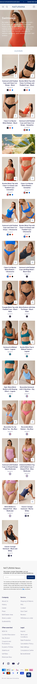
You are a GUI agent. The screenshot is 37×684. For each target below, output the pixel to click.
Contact (23, 608)
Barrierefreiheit (25, 654)
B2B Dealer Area (7, 614)
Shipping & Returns (27, 601)
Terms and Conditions (24, 636)
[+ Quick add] (15, 76)
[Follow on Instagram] (8, 663)
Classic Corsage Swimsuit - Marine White (27, 509)
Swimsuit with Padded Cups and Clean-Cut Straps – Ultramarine (10, 227)
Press (4, 611)
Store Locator (6, 618)
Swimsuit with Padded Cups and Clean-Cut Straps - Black (10, 83)
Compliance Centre (27, 650)
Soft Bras (5, 654)
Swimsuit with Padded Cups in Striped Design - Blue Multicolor (10, 467)
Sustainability (6, 621)
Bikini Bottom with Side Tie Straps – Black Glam (27, 309)
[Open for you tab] (28, 674)
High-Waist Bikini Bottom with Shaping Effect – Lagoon (10, 389)
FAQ (22, 604)
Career (4, 608)
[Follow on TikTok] (18, 663)
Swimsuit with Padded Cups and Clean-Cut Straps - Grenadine (27, 123)
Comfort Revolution (8, 634)
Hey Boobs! (6, 638)
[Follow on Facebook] (3, 663)
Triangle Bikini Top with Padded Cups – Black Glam (10, 309)
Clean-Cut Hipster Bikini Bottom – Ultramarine (10, 269)
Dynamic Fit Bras (7, 647)
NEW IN (4, 631)
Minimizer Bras (7, 657)
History (4, 604)
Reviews (23, 614)
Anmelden (31, 577)
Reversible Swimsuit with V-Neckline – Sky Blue (26, 389)
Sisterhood (5, 650)
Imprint (23, 631)
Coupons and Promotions (6, 642)
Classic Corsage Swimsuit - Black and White (10, 549)
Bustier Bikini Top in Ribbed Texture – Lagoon (27, 349)
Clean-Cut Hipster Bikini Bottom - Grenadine (27, 185)
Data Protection (26, 640)
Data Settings (25, 647)
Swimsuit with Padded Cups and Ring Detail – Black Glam (27, 269)
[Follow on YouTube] (13, 663)
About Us (5, 601)
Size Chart (24, 611)
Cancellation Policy (27, 643)
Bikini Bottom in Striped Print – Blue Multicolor (10, 509)
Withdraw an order (27, 618)
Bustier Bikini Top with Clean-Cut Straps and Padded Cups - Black (27, 83)
